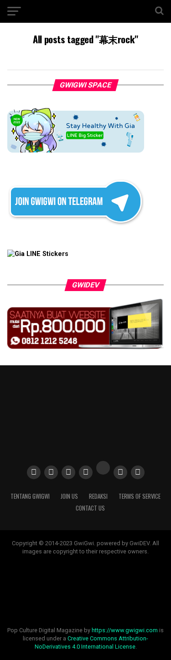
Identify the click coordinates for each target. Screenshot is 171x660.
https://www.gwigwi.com (125, 630)
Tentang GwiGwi (30, 496)
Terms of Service (140, 496)
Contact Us (90, 508)
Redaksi (98, 496)
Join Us (69, 496)
